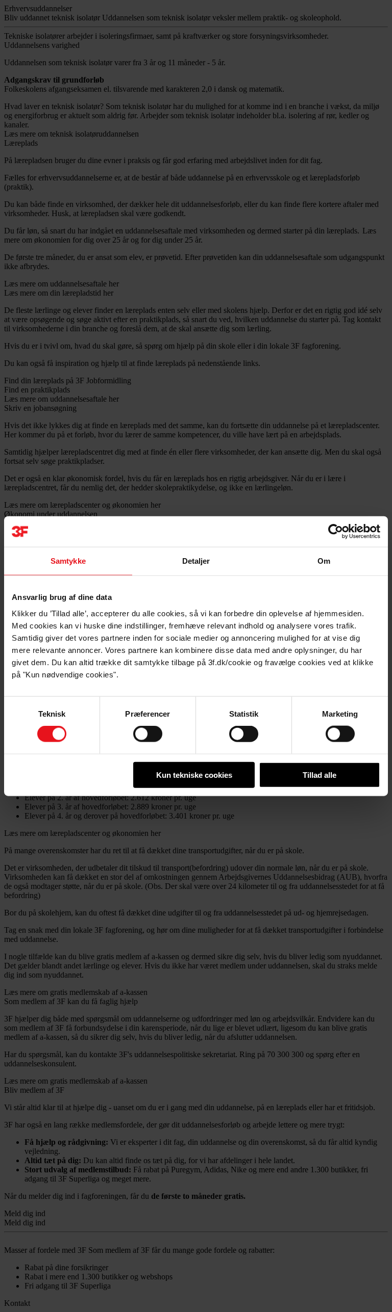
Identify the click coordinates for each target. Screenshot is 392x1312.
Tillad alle (319, 774)
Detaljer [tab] (196, 561)
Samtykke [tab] (68, 561)
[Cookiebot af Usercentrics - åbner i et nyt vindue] (335, 531)
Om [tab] (323, 561)
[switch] (147, 734)
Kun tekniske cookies (194, 774)
